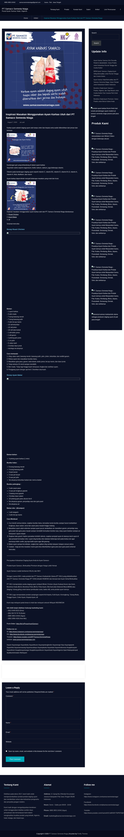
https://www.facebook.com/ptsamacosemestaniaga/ (101, 805)
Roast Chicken (13, 214)
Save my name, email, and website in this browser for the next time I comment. (35, 751)
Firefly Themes (82, 834)
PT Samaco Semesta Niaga (15, 9)
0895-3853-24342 (9, 2)
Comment (9, 696)
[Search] (120, 9)
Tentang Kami (55, 9)
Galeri (88, 9)
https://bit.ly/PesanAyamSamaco (27, 624)
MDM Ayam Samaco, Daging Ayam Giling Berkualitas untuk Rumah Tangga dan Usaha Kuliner (106, 73)
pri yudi (22, 122)
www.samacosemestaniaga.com (24, 639)
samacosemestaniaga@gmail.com (29, 2)
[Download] (120, 2)
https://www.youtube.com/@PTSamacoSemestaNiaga (31, 637)
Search (94, 33)
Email (8, 732)
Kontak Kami (77, 9)
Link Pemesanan (110, 9)
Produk (66, 9)
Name (8, 723)
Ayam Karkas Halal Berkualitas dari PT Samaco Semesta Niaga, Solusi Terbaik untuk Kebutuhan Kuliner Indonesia (106, 82)
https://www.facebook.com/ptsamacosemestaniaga (27, 634)
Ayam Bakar (12, 217)
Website (8, 742)
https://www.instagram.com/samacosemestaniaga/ (26, 632)
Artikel (97, 9)
